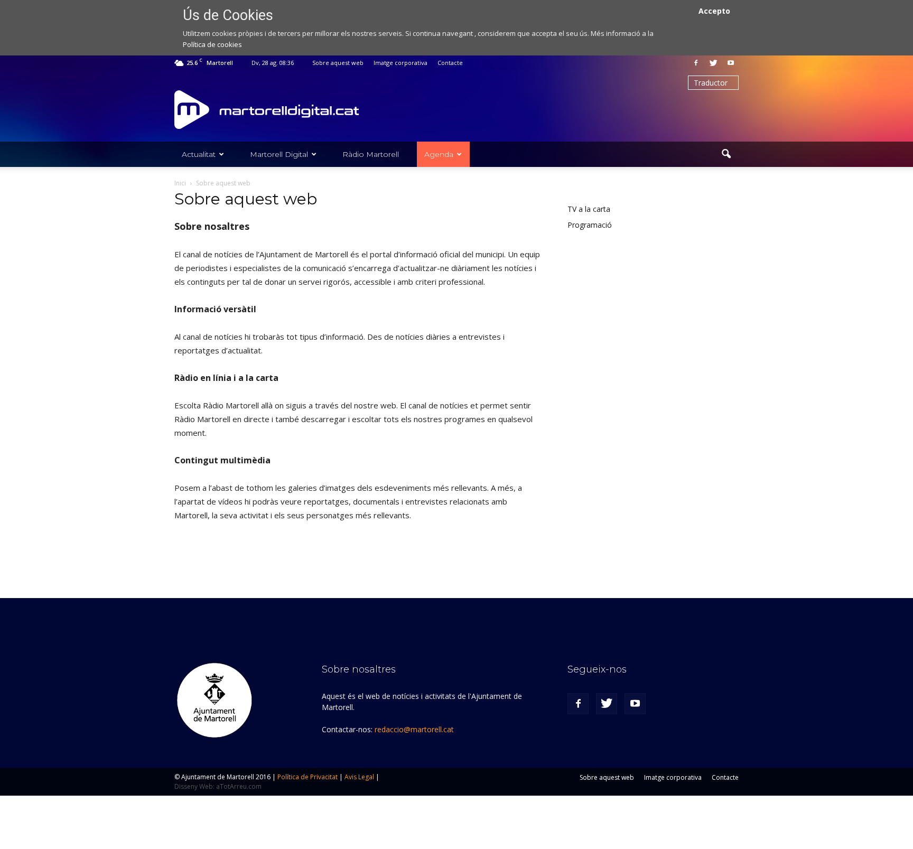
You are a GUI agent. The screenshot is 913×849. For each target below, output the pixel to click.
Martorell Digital (279, 154)
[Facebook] (696, 62)
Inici (180, 183)
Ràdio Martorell (370, 154)
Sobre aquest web (338, 63)
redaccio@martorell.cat (414, 729)
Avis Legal (359, 776)
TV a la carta (588, 209)
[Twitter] (713, 62)
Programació (589, 225)
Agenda (438, 154)
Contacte (450, 63)
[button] (726, 154)
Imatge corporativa (400, 63)
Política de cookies (212, 44)
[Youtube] (731, 62)
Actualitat (199, 154)
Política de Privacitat (307, 776)
